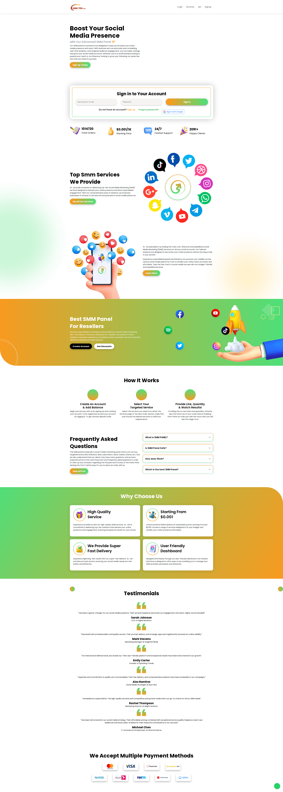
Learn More (151, 273)
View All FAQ (79, 471)
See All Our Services (83, 201)
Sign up (131, 109)
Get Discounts (104, 346)
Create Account (81, 346)
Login (180, 6)
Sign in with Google (174, 111)
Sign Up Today (80, 65)
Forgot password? (149, 109)
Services (190, 6)
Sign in (187, 102)
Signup (208, 6)
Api (199, 6)
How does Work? (154, 458)
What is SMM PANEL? (156, 437)
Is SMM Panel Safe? (155, 448)
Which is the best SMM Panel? (161, 469)
